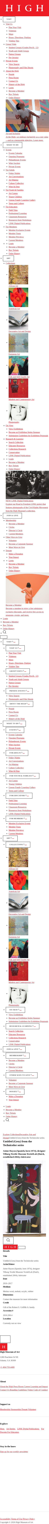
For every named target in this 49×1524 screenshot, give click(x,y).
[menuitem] (26, 79)
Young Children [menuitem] (15, 197)
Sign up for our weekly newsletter (14, 1452)
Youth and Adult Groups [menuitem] (19, 51)
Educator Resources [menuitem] (17, 446)
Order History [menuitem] (14, 98)
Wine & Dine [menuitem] (14, 187)
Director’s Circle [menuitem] (15, 530)
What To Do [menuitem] (13, 145)
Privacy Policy (29, 1519)
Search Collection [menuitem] (16, 442)
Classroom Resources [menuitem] (17, 217)
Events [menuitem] (8, 150)
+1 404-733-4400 (7, 1367)
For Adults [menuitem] (10, 170)
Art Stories (11, 1429)
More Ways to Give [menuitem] (17, 547)
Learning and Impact (39, 1386)
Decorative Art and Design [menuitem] (20, 331)
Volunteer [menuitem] (13, 540)
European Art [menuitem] (14, 354)
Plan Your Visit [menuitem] (15, 27)
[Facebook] (1, 1455)
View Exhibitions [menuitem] (16, 429)
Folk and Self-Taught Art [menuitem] (19, 377)
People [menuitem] (11, 74)
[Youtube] (12, 1455)
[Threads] (24, 1504)
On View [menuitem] (9, 425)
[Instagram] (4, 1455)
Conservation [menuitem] (14, 452)
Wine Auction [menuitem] (14, 163)
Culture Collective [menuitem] (16, 183)
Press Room (18, 1386)
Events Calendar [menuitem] (15, 153)
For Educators (13, 1432)
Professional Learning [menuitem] (18, 213)
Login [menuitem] (11, 88)
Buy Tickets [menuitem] (14, 94)
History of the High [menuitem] (17, 84)
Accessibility (5, 1519)
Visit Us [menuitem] (9, 24)
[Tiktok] (6, 1455)
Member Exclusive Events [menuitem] (19, 230)
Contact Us (5, 1390)
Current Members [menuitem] (16, 240)
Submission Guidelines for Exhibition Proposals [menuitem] (28, 435)
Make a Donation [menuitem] (16, 554)
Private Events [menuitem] (12, 61)
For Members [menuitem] (11, 227)
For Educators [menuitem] (11, 207)
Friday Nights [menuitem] (14, 173)
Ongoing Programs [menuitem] (16, 156)
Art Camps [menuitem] (13, 193)
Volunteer (32, 1409)
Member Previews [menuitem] (16, 237)
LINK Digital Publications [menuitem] (19, 223)
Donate (25, 1409)
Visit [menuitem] (9, 19)
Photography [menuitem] (14, 422)
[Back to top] (5, 1339)
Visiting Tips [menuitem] (14, 41)
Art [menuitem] (8, 258)
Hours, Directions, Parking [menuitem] (20, 37)
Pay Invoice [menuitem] (13, 57)
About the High (6, 1386)
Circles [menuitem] (11, 527)
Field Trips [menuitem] (13, 210)
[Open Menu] (3, 637)
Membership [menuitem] (11, 520)
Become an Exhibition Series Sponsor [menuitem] (24, 432)
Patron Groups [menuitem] (15, 54)
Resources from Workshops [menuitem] (20, 220)
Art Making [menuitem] (13, 180)
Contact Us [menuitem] (13, 81)
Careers (27, 1386)
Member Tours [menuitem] (15, 233)
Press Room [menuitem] (14, 78)
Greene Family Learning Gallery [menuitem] (22, 200)
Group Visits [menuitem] (11, 44)
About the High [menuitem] (12, 71)
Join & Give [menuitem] (12, 515)
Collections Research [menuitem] (17, 449)
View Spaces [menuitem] (14, 64)
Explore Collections (11, 1134)
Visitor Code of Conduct (37, 1390)
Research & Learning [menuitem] (14, 439)
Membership (5, 1409)
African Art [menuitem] (13, 286)
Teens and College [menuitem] (16, 203)
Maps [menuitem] (11, 34)
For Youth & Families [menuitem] (15, 190)
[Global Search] (4, 633)
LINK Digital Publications (28, 1429)
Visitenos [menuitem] (12, 31)
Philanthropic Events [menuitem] (17, 160)
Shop (2, 1429)
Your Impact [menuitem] (14, 557)
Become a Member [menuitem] (16, 91)
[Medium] (9, 1455)
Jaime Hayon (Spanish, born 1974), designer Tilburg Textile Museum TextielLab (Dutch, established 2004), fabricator (24, 1154)
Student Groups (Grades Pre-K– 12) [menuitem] (23, 47)
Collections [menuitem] (10, 263)
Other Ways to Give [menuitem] (14, 537)
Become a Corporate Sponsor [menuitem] (21, 544)
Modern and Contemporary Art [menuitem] (21, 399)
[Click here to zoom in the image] (8, 1240)
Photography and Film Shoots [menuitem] (21, 67)
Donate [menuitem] (9, 551)
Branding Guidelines (18, 1390)
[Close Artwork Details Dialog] (21, 1247)
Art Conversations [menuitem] (16, 176)
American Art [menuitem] (14, 309)
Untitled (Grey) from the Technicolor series (17, 1143)
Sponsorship (16, 1409)
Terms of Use (17, 1519)
